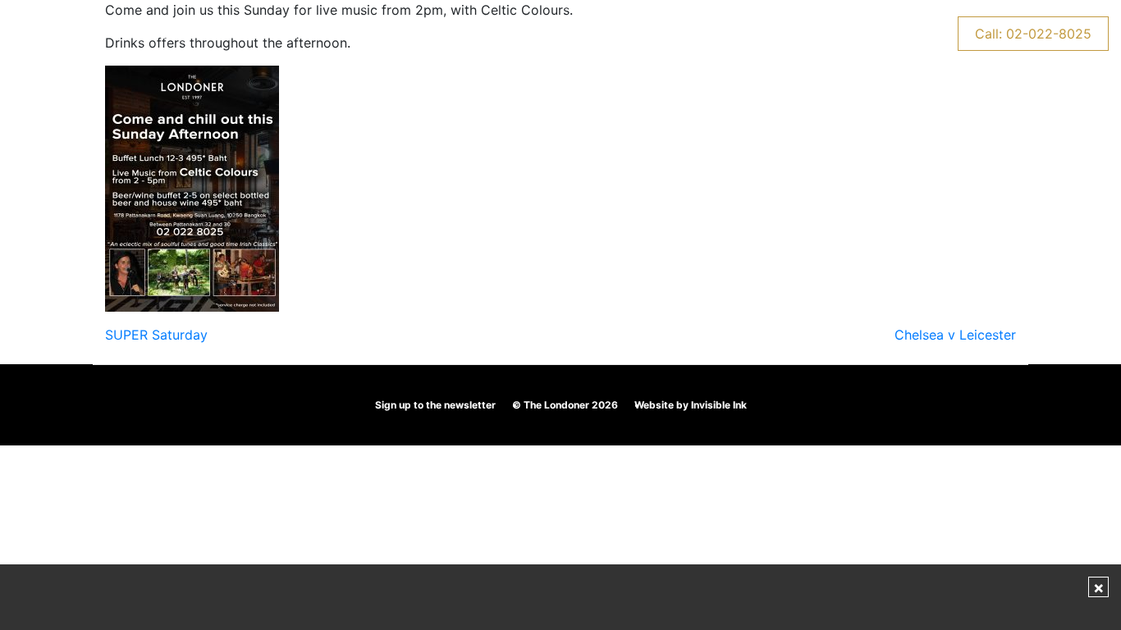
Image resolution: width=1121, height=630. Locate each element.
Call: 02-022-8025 (1033, 33)
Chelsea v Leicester (955, 334)
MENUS (564, 33)
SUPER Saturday (156, 334)
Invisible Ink (719, 405)
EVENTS (366, 33)
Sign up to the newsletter (435, 405)
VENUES (158, 33)
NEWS (893, 33)
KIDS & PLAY (466, 33)
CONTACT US (797, 33)
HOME (77, 33)
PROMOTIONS (262, 33)
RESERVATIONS (671, 33)
